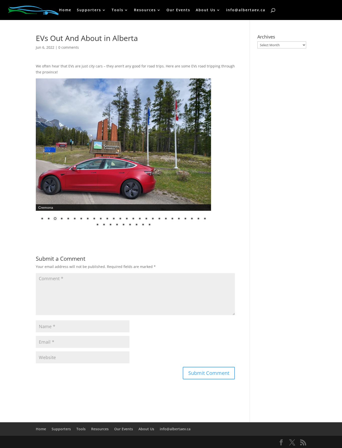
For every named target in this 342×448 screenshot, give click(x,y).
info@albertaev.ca (245, 10)
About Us (206, 10)
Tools (117, 10)
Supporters (89, 10)
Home (65, 10)
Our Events (178, 10)
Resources (145, 10)
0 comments (68, 47)
